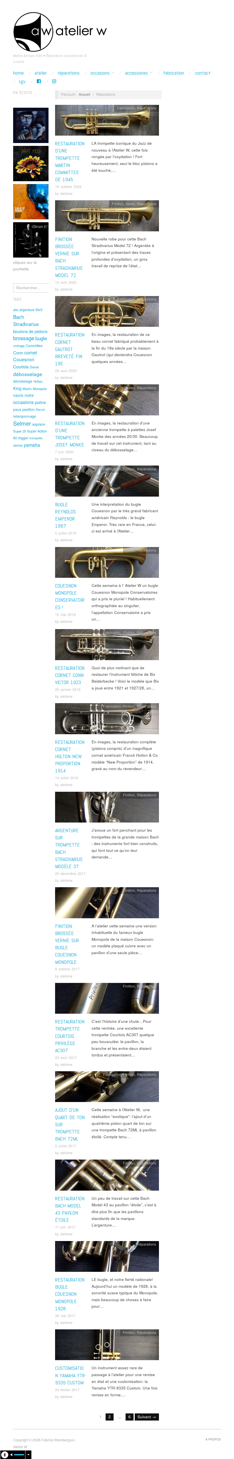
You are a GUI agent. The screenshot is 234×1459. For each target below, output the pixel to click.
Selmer (22, 423)
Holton (38, 381)
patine (40, 402)
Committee (34, 345)
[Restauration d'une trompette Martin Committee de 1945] (107, 122)
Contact (203, 72)
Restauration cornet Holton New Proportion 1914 (69, 756)
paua (17, 409)
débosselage (27, 373)
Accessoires (136, 72)
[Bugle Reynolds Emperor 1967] (107, 482)
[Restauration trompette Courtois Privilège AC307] (107, 1000)
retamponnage (24, 416)
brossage (23, 338)
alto (15, 309)
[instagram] (54, 81)
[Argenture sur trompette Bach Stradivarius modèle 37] (107, 808)
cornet (30, 352)
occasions (23, 402)
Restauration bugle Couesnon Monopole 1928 (69, 1294)
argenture (27, 309)
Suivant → (147, 1416)
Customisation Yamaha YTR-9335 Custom (70, 1375)
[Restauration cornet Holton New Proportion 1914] (107, 720)
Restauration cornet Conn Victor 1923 (69, 675)
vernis (18, 445)
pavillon (28, 409)
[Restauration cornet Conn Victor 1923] (107, 646)
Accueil (84, 94)
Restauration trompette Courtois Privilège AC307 (69, 1036)
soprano (38, 424)
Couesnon (23, 359)
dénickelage (22, 381)
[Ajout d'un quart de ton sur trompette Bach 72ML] (107, 1088)
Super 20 (19, 431)
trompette (36, 438)
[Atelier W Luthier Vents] (60, 30)
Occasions (100, 72)
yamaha (32, 444)
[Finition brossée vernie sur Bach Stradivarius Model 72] (107, 217)
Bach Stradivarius (26, 320)
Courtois (21, 367)
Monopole (40, 388)
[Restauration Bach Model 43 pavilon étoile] (107, 1177)
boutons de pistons (30, 331)
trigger (23, 437)
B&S (39, 309)
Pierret (40, 409)
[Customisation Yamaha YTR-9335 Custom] (107, 1346)
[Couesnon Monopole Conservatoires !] (107, 564)
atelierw (66, 193)
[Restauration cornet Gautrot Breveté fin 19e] (107, 313)
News (130, 203)
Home (18, 72)
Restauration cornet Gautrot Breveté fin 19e (69, 349)
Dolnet (34, 367)
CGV (22, 81)
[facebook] (39, 81)
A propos (213, 1439)
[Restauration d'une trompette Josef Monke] (107, 401)
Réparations (69, 72)
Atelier (41, 72)
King (17, 388)
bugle (41, 338)
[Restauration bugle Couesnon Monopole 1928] (107, 1258)
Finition (118, 203)
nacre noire (23, 395)
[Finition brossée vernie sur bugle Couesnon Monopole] (107, 904)
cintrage (19, 345)
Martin (27, 388)
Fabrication (173, 72)
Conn (18, 353)
